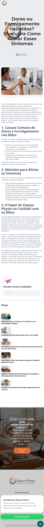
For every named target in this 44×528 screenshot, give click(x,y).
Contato (22, 457)
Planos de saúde (22, 450)
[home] (3, 3)
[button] (41, 4)
